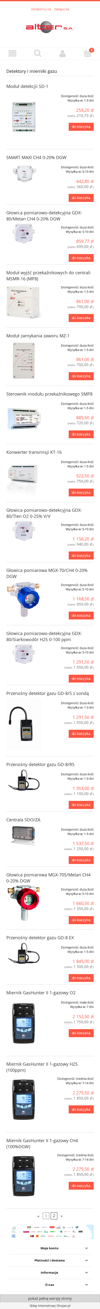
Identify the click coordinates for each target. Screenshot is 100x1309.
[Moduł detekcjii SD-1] (23, 117)
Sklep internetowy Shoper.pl (50, 1305)
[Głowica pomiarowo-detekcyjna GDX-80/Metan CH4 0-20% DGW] (23, 233)
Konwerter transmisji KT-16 (34, 452)
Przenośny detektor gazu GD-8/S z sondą (47, 693)
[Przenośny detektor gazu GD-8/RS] (23, 780)
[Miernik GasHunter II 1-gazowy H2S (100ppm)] (23, 1099)
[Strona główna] (50, 26)
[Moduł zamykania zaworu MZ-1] (23, 360)
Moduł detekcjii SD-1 (27, 86)
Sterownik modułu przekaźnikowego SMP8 (49, 394)
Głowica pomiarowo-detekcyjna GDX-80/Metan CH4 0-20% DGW (44, 216)
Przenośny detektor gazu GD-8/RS (40, 764)
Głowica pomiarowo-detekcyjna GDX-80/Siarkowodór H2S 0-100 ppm (44, 636)
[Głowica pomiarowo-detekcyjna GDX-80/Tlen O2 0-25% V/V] (23, 531)
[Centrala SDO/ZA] (23, 835)
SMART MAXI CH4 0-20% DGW (36, 157)
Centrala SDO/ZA (23, 820)
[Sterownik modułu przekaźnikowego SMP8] (23, 418)
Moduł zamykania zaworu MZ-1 (38, 336)
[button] (12, 53)
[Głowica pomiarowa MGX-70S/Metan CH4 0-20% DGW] (23, 903)
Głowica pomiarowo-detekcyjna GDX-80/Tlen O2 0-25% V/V (44, 513)
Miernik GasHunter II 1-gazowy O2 (40, 993)
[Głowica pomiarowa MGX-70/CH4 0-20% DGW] (23, 599)
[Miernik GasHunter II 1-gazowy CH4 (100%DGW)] (23, 1176)
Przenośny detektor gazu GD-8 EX (40, 937)
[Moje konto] (62, 53)
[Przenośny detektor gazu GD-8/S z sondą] (23, 724)
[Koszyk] (87, 53)
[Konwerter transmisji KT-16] (23, 476)
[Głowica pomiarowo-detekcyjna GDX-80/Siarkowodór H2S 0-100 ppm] (23, 654)
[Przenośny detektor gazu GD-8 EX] (23, 953)
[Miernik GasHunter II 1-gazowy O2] (23, 1023)
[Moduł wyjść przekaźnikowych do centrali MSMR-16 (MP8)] (23, 302)
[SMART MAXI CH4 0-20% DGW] (23, 173)
